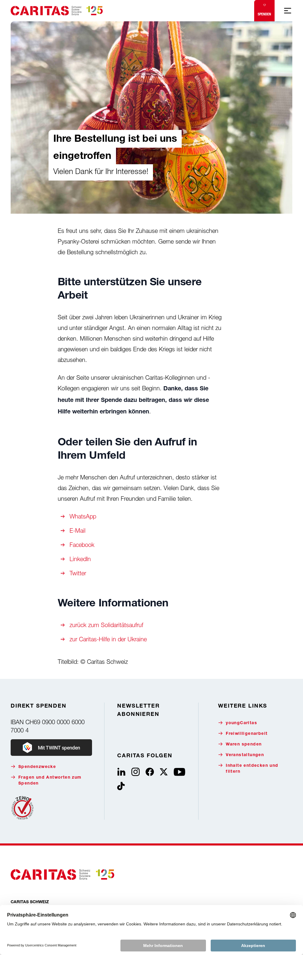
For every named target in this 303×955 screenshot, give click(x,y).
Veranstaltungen (245, 755)
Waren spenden (244, 745)
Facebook (82, 544)
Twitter (78, 573)
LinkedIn (80, 558)
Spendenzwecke (37, 767)
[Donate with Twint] (51, 747)
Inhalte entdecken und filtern (252, 769)
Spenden (264, 14)
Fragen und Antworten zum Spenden (50, 781)
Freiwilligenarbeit (246, 734)
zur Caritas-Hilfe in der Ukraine (108, 639)
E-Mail (78, 530)
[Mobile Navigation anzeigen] (287, 10)
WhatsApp (83, 516)
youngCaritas (241, 723)
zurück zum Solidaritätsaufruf (106, 624)
